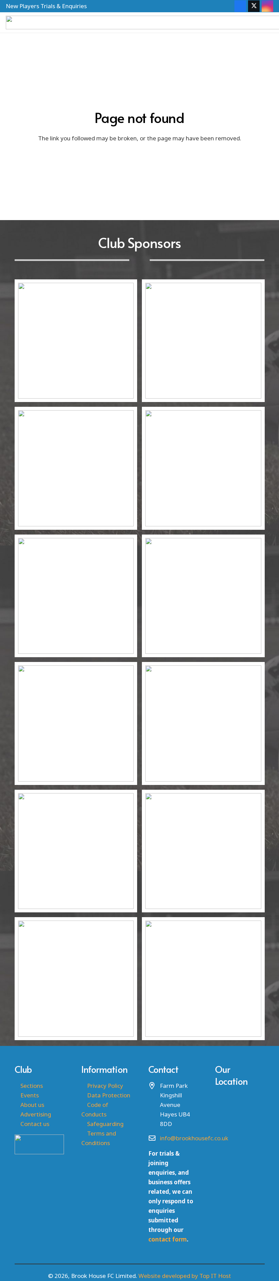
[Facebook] (240, 6)
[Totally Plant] (203, 978)
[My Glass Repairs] (76, 723)
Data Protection (108, 1095)
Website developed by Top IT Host (184, 1276)
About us (32, 1105)
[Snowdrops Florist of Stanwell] (203, 851)
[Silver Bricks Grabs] (203, 340)
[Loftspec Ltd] (76, 468)
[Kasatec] (203, 596)
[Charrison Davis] (76, 851)
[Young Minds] (76, 596)
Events (29, 1095)
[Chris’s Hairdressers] (76, 978)
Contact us (34, 1124)
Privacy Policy (105, 1086)
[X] (254, 6)
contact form (167, 1239)
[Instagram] (267, 6)
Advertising (35, 1114)
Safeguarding (105, 1124)
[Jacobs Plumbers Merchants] (203, 723)
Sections (31, 1086)
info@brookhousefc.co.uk (194, 1138)
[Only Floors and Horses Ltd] (76, 340)
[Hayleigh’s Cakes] (203, 468)
